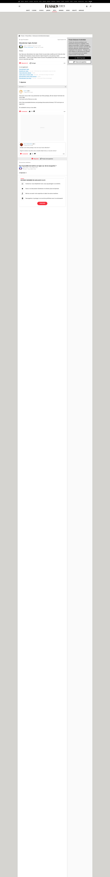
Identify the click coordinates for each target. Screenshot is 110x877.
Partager (33, 63)
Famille (58, 1)
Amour (48, 1)
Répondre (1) (24, 63)
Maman (61, 10)
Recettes (36, 1)
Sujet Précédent (24, 39)
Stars (71, 1)
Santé (62, 1)
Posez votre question (47, 158)
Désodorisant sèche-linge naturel (28, 76)
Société (67, 1)
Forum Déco (29, 35)
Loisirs (75, 1)
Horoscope (81, 1)
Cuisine (31, 1)
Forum (90, 1)
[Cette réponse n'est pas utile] (34, 111)
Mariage (53, 1)
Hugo (86, 1)
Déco (40, 1)
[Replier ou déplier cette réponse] (65, 87)
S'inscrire (42, 203)
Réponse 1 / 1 (22, 86)
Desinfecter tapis (23, 71)
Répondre (36, 158)
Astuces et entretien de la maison (41, 35)
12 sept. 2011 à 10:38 (38, 47)
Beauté (26, 1)
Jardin (44, 1)
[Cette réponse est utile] (30, 111)
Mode (22, 1)
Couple (41, 10)
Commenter (24, 111)
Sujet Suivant (61, 39)
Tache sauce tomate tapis (26, 74)
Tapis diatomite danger (25, 73)
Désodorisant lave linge (25, 78)
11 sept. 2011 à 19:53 (28, 92)
